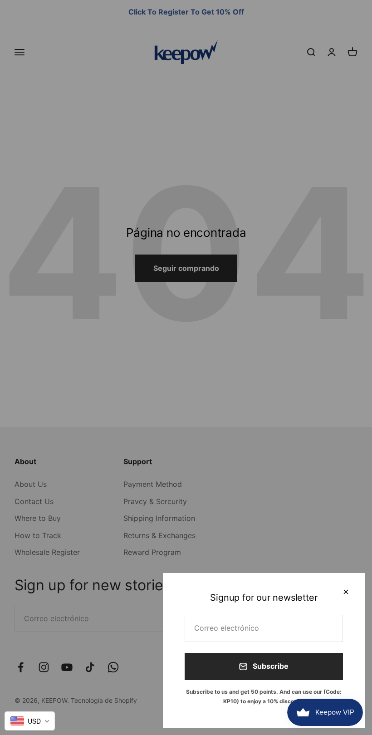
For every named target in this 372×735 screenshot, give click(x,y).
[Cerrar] (346, 592)
